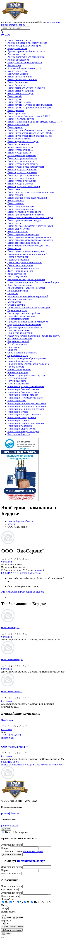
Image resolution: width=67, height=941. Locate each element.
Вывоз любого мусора (19, 138)
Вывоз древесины (16, 113)
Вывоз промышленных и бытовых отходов (30, 217)
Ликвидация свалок (18, 290)
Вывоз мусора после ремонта (22, 164)
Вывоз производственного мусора (25, 214)
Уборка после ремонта (19, 369)
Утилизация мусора (17, 411)
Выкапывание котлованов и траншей (27, 254)
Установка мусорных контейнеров (25, 386)
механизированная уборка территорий (27, 296)
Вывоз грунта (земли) (19, 102)
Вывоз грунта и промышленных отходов (29, 107)
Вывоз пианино (15, 200)
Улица (4, 908)
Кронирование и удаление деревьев (26, 287)
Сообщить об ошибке (32, 591)
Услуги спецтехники (18, 383)
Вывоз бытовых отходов (20, 93)
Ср (21, 902)
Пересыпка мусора (17, 310)
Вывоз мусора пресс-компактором (25, 166)
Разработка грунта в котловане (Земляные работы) (34, 335)
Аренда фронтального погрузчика (25, 57)
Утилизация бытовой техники (23, 389)
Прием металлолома (18, 318)
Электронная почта (11, 844)
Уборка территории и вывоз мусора (26, 375)
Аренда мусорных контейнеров (24, 45)
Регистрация (21, 832)
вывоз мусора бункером (20, 147)
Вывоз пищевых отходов (20, 206)
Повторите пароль (11, 873)
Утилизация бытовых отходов (23, 392)
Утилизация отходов (18, 420)
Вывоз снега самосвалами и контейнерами (30, 226)
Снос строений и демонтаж (22, 352)
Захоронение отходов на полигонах (26, 279)
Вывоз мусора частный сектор (23, 186)
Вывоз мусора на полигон (21, 161)
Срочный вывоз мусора (20, 361)
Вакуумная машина (17, 73)
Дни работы (7, 899)
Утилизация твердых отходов (23, 431)
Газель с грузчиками (18, 257)
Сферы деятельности (12, 927)
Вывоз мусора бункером (20, 149)
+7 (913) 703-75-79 (11, 735)
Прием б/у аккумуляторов (21, 316)
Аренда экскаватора (18, 59)
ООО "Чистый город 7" (12, 659)
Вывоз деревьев (15, 110)
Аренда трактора (16, 54)
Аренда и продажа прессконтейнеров (27, 42)
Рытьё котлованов (17, 344)
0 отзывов (6, 561)
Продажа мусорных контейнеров (25, 327)
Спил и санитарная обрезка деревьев (27, 358)
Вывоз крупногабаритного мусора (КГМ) (29, 133)
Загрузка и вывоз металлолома (23, 268)
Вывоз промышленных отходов (24, 220)
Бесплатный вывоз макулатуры (24, 68)
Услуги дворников (17, 378)
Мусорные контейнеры (19, 299)
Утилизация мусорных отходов (24, 414)
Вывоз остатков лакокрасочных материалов (30, 192)
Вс (50, 902)
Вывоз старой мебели (18, 228)
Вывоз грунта (14, 99)
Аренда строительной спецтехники (26, 51)
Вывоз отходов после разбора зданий (27, 197)
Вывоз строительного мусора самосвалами (30, 240)
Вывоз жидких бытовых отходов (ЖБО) (28, 116)
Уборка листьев (15, 366)
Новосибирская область (20, 521)
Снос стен (12, 349)
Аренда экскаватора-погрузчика (24, 62)
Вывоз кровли (15, 127)
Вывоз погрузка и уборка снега (24, 211)
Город (4, 905)
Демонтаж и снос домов (20, 265)
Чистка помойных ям (18, 434)
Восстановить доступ (31, 860)
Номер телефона (10, 896)
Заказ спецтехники (17, 276)
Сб (42, 902)
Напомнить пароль (33, 851)
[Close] (2, 937)
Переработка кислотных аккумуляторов (28, 307)
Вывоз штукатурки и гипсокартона (26, 251)
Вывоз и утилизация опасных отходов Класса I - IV (34, 121)
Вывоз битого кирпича (19, 76)
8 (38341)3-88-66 (10, 761)
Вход (7, 34)
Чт (28, 902)
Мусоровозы (14, 302)
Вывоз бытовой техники (20, 90)
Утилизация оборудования (21, 417)
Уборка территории (17, 372)
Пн (6, 902)
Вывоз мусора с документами (23, 175)
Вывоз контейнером (18, 124)
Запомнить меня (14, 851)
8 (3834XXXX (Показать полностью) (21, 573)
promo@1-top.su (10, 813)
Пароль (5, 848)
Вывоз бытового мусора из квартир (26, 88)
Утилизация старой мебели (21, 428)
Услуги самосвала (16, 380)
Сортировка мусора (17, 355)
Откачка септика (16, 304)
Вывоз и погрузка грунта (20, 119)
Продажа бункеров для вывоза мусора (27, 321)
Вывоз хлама (14, 248)
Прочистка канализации (20, 333)
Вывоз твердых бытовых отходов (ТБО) (28, 245)
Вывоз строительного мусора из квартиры (30, 237)
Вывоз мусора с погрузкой (21, 180)
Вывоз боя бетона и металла (22, 79)
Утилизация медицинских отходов (25, 409)
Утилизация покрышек (19, 425)
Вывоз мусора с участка (20, 183)
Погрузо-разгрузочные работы (23, 313)
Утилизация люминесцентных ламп (26, 403)
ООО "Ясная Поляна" (11, 691)
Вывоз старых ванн (17, 231)
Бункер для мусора (17, 71)
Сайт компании (9, 889)
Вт (14, 902)
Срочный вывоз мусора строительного (28, 364)
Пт (35, 902)
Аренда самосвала (17, 48)
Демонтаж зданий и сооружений (24, 262)
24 (6, 914)
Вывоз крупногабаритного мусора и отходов (31, 130)
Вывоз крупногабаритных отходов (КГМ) (29, 135)
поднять (38, 570)
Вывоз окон (13, 189)
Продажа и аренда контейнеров (24, 324)
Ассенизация (14, 65)
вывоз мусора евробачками (21, 155)
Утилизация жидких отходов (22, 395)
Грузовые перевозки (18, 259)
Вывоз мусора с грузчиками (22, 169)
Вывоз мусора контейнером (22, 158)
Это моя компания (11, 591)
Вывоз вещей (14, 96)
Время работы (8, 911)
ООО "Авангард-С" (10, 627)
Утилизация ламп (16, 400)
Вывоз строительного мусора (23, 234)
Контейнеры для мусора (20, 285)
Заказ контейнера (16, 273)
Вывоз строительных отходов (23, 242)
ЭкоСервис (7, 720)
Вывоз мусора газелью (19, 152)
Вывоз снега (14, 223)
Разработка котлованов (19, 338)
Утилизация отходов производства (25, 423)
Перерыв (6, 920)
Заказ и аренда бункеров (20, 271)
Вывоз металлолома (18, 144)
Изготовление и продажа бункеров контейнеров (33, 282)
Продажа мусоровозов (19, 330)
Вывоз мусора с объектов (20, 178)
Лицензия (12, 293)
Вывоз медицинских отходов (22, 141)
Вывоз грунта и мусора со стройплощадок (30, 104)
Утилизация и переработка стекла (25, 397)
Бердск (11, 524)
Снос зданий (14, 347)
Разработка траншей (18, 341)
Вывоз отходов (15, 195)
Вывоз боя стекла (16, 85)
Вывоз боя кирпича (17, 82)
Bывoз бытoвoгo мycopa (20, 40)
